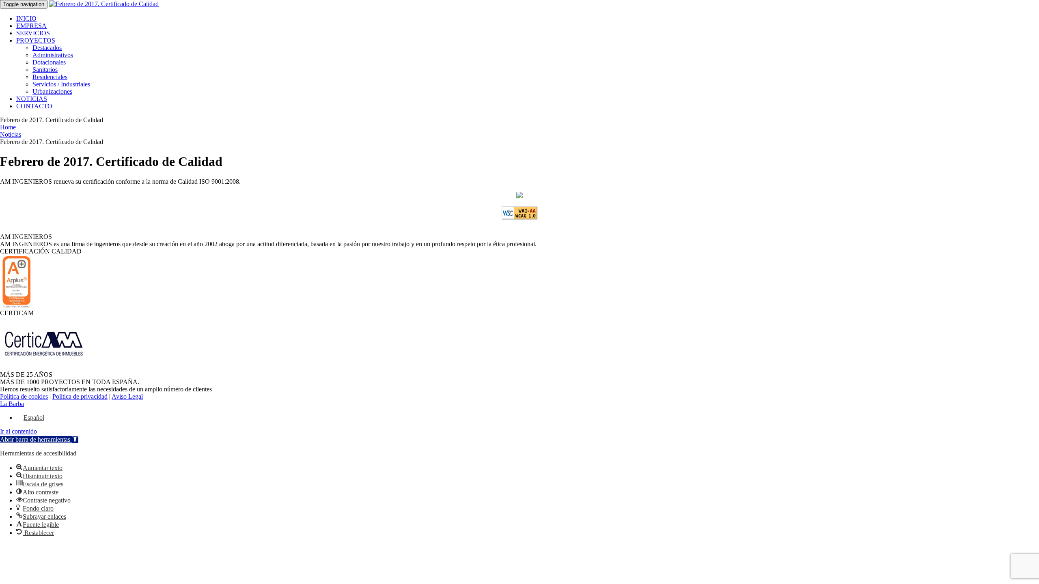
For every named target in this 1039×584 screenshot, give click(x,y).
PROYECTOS (35, 40)
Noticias (10, 134)
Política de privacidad (80, 396)
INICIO (26, 18)
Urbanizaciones (52, 91)
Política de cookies (24, 396)
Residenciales (49, 76)
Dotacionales (49, 62)
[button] (39, 439)
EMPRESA (31, 25)
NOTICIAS (31, 98)
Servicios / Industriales (61, 84)
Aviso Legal (127, 396)
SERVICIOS (33, 33)
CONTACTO (34, 106)
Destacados (47, 47)
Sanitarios (45, 69)
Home (8, 127)
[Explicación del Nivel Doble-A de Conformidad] (519, 217)
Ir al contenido (18, 431)
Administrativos (52, 55)
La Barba (12, 403)
